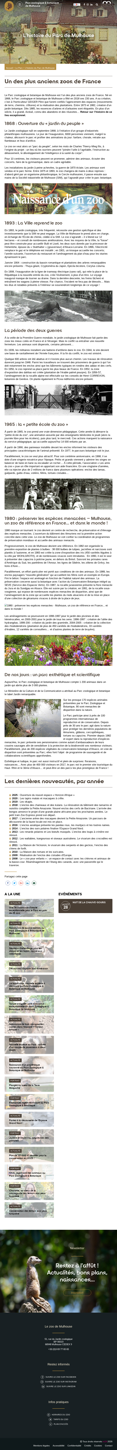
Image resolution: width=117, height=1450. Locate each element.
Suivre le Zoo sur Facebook (61, 1377)
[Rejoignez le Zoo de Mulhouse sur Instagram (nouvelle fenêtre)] (88, 4)
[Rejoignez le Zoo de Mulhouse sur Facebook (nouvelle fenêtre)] (84, 4)
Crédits (87, 1445)
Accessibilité (58, 1445)
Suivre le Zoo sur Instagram (61, 1382)
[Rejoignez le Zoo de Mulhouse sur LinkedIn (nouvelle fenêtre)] (91, 4)
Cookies (98, 1445)
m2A (105, 1441)
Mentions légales (41, 1445)
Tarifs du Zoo (60, 1419)
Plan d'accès (61, 1424)
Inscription (77, 1292)
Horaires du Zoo (61, 1415)
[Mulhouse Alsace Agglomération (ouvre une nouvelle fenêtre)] (106, 6)
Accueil (9, 68)
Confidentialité (74, 1445)
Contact (108, 1445)
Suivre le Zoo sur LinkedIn (61, 1386)
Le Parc (19, 68)
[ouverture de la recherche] (96, 4)
